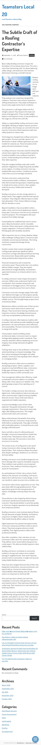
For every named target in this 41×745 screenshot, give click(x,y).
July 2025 (5, 692)
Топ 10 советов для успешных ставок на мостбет (17, 660)
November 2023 (7, 695)
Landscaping (6, 721)
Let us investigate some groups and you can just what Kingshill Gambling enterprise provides (19, 644)
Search (4, 615)
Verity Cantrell (23, 55)
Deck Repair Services (9, 711)
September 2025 (8, 689)
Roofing (31, 55)
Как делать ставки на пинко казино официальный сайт (15, 638)
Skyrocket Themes (31, 743)
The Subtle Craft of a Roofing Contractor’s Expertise (19, 40)
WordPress (20, 743)
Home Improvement (9, 714)
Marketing (5, 725)
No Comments (8, 59)
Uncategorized (7, 732)
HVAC (4, 718)
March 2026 (6, 685)
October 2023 (7, 699)
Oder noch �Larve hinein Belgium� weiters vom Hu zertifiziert (19, 632)
